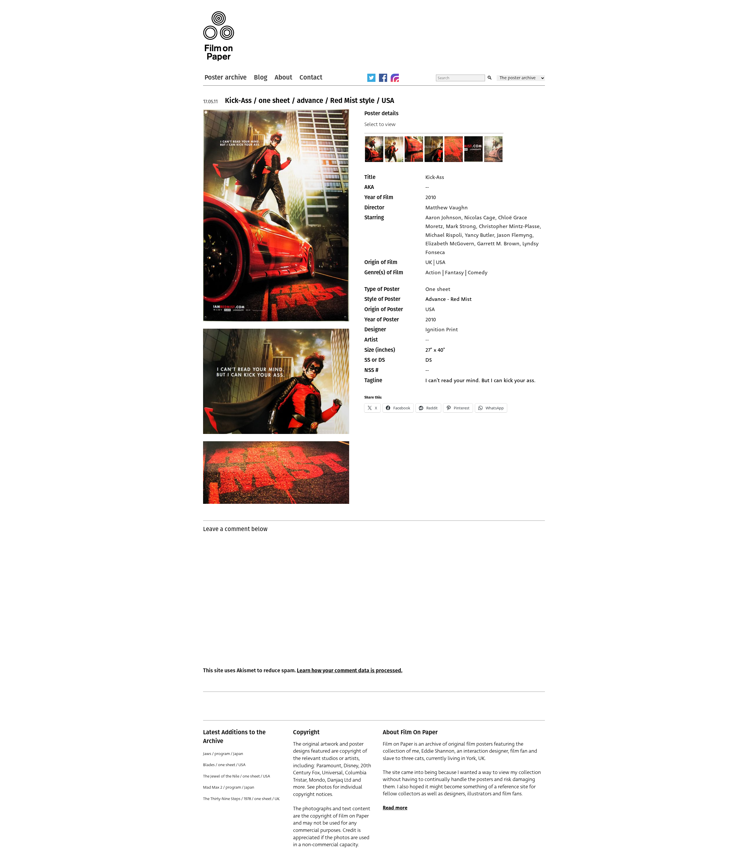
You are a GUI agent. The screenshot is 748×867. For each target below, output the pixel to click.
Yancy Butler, (481, 235)
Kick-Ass (434, 177)
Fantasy (454, 272)
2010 (430, 197)
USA (430, 309)
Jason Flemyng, (515, 235)
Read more (395, 807)
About (283, 77)
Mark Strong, (462, 226)
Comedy (477, 272)
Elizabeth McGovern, (451, 243)
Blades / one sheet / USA (224, 765)
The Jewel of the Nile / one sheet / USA (236, 776)
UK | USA (435, 262)
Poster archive (226, 77)
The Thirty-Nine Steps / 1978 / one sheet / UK (241, 798)
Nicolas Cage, (481, 217)
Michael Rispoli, (445, 235)
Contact (310, 77)
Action (433, 272)
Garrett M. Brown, (499, 243)
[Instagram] (395, 78)
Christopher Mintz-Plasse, (510, 226)
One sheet (437, 289)
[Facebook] (383, 78)
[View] (374, 149)
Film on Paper (218, 36)
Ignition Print (441, 329)
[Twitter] (371, 78)
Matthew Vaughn (446, 207)
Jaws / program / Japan (223, 753)
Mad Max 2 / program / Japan (228, 787)
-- (427, 340)
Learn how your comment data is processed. (349, 670)
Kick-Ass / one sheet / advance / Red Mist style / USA (309, 100)
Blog (260, 77)
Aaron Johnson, (444, 217)
